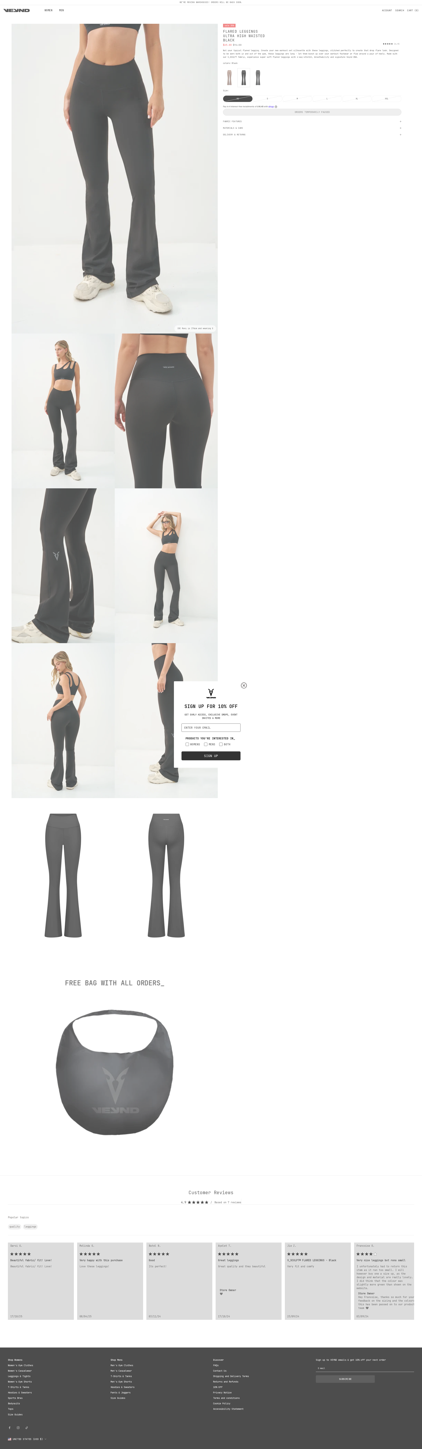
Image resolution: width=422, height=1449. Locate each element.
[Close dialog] (244, 685)
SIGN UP (211, 756)
